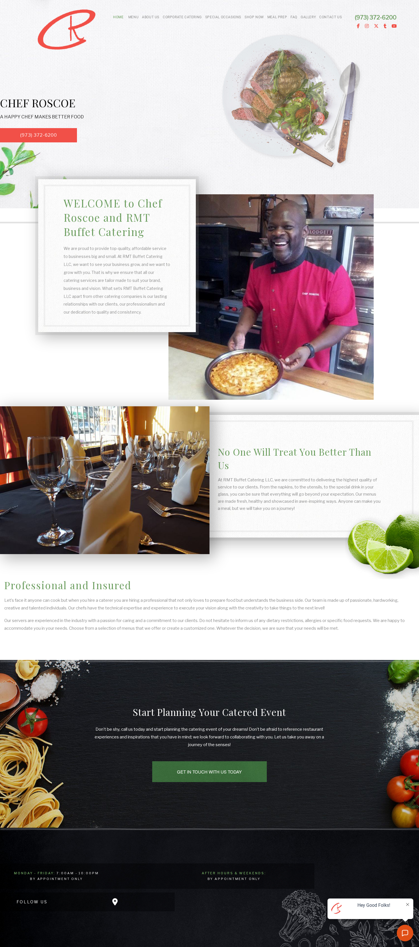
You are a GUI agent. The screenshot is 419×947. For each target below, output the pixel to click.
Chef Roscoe (38, 102)
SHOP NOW (254, 17)
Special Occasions (223, 17)
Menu (133, 17)
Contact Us (330, 17)
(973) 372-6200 (38, 135)
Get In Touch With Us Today (209, 772)
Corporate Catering (182, 17)
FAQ (293, 17)
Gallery (308, 17)
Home (118, 17)
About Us (150, 17)
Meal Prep (277, 17)
